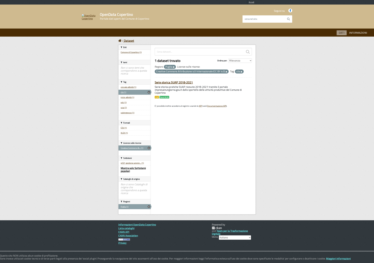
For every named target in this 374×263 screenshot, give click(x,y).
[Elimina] (173, 67)
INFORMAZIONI (358, 33)
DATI (341, 33)
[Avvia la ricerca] (288, 19)
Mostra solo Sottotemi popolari (133, 169)
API (200, 106)
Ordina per (222, 60)
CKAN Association (128, 236)
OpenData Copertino (124, 16)
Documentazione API (216, 106)
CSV (156, 97)
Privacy (122, 243)
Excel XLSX (164, 97)
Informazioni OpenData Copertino (137, 225)
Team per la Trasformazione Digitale (230, 232)
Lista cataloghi (126, 228)
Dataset (129, 40)
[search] (248, 51)
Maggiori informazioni (338, 259)
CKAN (217, 227)
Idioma (215, 236)
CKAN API (123, 232)
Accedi (251, 2)
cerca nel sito (251, 19)
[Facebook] (290, 11)
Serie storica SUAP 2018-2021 (174, 82)
